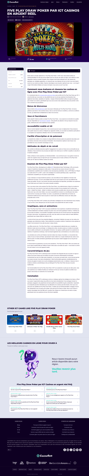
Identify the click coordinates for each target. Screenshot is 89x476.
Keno (18, 427)
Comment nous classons (68, 432)
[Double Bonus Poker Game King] (54, 323)
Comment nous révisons (68, 429)
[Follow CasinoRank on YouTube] (74, 450)
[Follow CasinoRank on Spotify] (77, 450)
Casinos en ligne (44, 2)
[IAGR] (15, 463)
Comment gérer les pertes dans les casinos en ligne (42, 434)
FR (8, 449)
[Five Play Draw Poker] (73, 323)
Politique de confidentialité (68, 434)
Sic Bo (18, 429)
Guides (72, 2)
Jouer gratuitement (44, 39)
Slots (18, 432)
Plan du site (60, 474)
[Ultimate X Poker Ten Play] (35, 323)
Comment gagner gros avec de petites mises (42, 429)
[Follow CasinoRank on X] (71, 450)
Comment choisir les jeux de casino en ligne (42, 427)
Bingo (18, 425)
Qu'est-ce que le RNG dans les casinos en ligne (42, 432)
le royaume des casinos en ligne (47, 95)
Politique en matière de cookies (32, 474)
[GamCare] (31, 463)
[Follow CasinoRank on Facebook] (64, 450)
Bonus (57, 2)
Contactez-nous (68, 427)
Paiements (65, 2)
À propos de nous (68, 425)
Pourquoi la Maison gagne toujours (42, 425)
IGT (22, 71)
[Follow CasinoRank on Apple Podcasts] (80, 450)
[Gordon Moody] (42, 463)
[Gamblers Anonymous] (22, 463)
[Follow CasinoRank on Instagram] (68, 450)
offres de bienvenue (40, 109)
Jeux (52, 2)
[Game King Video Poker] (15, 323)
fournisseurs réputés (45, 120)
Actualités (79, 2)
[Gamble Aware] (60, 463)
